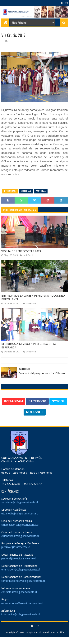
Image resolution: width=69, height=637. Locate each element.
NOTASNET (34, 412)
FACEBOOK (37, 401)
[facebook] (62, 3)
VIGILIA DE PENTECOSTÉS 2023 (21, 251)
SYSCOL (58, 401)
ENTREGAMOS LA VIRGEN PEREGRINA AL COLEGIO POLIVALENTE (33, 297)
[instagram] (66, 3)
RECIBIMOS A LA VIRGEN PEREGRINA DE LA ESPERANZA (28, 345)
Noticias (26, 191)
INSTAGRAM (13, 401)
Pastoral (41, 191)
